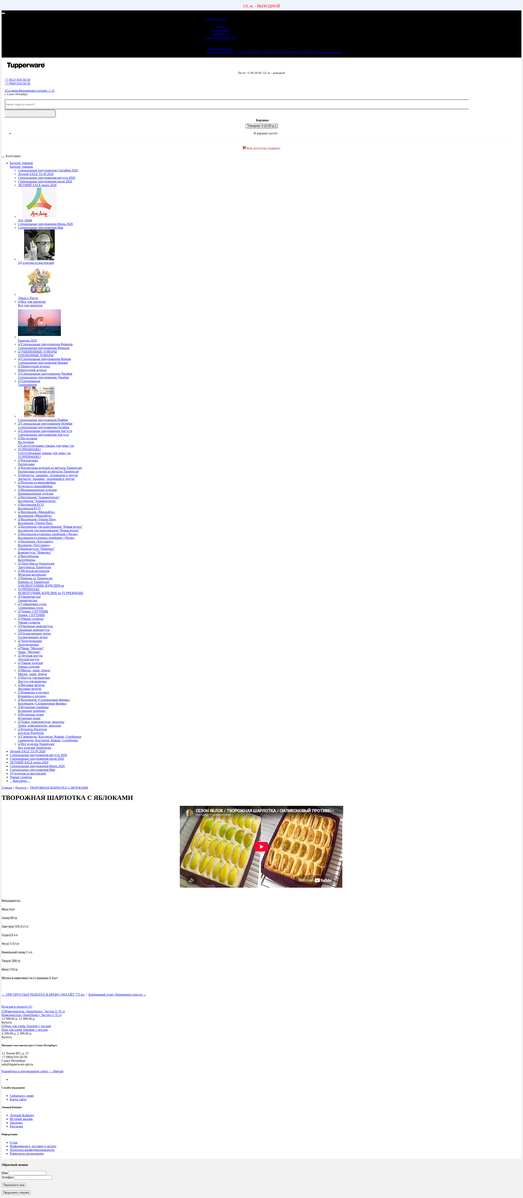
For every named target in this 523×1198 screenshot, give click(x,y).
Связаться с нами (22, 1095)
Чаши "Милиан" (29, 652)
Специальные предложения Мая (40, 227)
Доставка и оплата (276, 52)
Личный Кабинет (22, 1115)
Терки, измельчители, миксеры (39, 725)
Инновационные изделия (35, 493)
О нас (14, 1142)
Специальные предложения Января (43, 362)
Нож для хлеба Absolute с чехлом (25, 1029)
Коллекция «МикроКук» (35, 515)
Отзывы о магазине (328, 52)
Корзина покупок (220, 48)
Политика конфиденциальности (32, 1150)
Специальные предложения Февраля (43, 348)
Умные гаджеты (29, 622)
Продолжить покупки (16, 1192)
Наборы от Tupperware (33, 582)
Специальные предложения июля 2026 (45, 181)
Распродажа (26, 464)
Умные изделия (28, 666)
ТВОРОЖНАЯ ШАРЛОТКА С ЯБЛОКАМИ (59, 787)
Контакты (20, 781)
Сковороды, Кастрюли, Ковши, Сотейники (48, 740)
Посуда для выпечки (32, 681)
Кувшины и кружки (32, 696)
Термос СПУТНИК (31, 615)
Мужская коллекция (32, 574)
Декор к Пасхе (28, 298)
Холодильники (28, 644)
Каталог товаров (21, 163)
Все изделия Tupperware (34, 747)
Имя (5, 1173)
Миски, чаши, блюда (32, 674)
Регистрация (220, 30)
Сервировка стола (30, 607)
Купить (7, 1022)
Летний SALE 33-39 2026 (36, 174)
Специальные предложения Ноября (43, 420)
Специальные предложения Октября (43, 427)
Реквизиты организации (27, 1153)
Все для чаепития (30, 305)
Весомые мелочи (29, 688)
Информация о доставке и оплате (33, 1146)
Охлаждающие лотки (33, 637)
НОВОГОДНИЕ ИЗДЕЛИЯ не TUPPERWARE (50, 593)
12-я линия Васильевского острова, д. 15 (30, 90)
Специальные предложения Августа (43, 434)
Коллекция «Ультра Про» (35, 523)
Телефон (7, 1177)
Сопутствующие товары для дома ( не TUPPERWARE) (44, 454)
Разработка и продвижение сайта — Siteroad (32, 1071)
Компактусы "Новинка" (34, 552)
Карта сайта (18, 1099)
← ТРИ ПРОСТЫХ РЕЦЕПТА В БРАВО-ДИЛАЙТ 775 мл (43, 994)
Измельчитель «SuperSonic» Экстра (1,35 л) (32, 1015)
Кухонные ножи (29, 718)
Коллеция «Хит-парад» (34, 545)
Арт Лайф (25, 220)
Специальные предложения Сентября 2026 (48, 170)
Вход (220, 26)
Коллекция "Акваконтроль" (37, 501)
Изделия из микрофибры (35, 486)
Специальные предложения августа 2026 (46, 177)
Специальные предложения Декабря (43, 377)
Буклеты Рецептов (31, 733)
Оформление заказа (220, 52)
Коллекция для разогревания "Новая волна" (48, 530)
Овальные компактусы (34, 630)
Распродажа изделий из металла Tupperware (48, 471)
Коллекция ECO (29, 508)
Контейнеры (26, 560)
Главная (7, 787)
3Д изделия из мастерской (36, 263)
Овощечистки (27, 600)
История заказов (21, 1119)
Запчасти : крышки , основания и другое (46, 479)
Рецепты (295, 52)
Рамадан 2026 (27, 340)
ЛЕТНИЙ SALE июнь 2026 (37, 185)
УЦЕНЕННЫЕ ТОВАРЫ (36, 355)
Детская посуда (28, 659)
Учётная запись (216, 19)
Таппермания (27, 384)
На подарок (26, 442)
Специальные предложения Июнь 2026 (45, 224)
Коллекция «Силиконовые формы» (42, 703)
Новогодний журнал (32, 370)
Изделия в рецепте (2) (17, 1006)
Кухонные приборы (31, 711)
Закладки (16, 1122)
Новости (308, 52)
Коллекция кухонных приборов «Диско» (46, 537)
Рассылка (16, 1126)
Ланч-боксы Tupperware (34, 567)
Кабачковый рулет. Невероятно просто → (117, 994)
